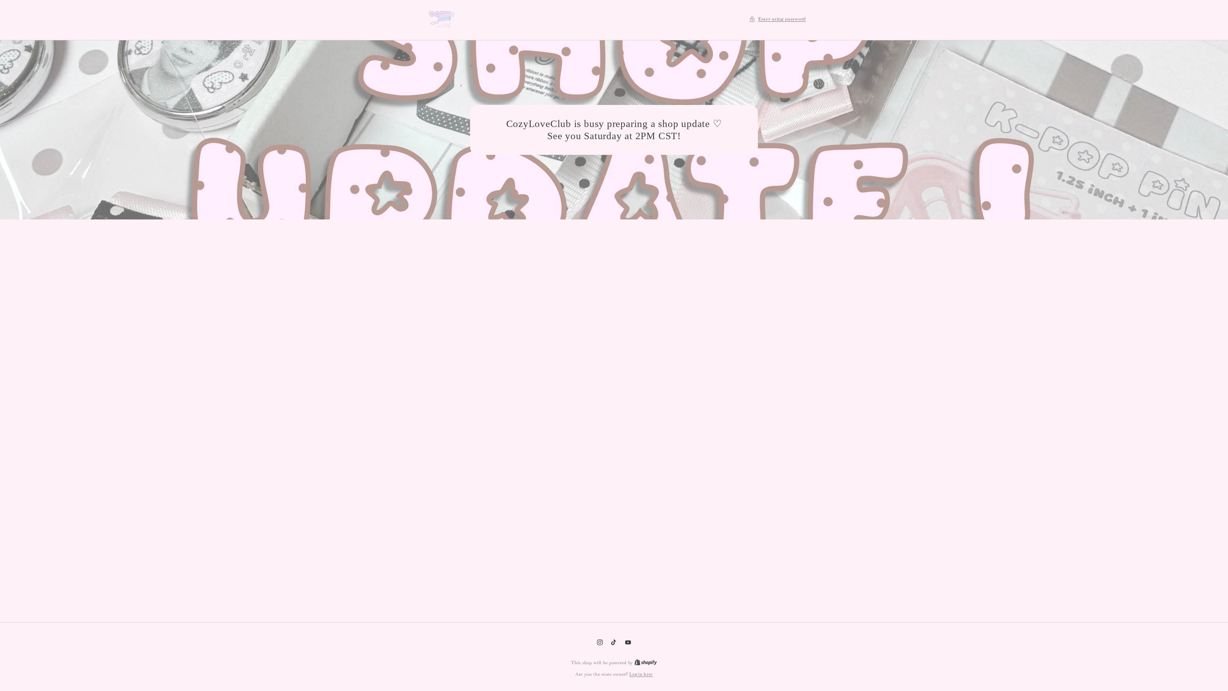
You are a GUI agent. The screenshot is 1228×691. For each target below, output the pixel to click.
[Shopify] (645, 662)
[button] (777, 19)
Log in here (641, 674)
